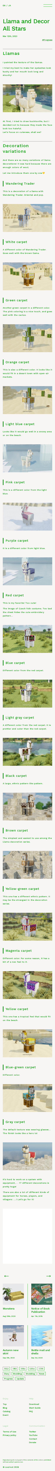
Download (34, 1404)
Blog (5, 1408)
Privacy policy (9, 1435)
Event (5, 1415)
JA (9, 5)
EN (4, 5)
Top (5, 1404)
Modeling (30, 1374)
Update (20, 1379)
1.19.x (23, 1368)
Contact (33, 1439)
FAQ (31, 1411)
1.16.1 (15, 1368)
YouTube (33, 1435)
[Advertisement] (27, 1236)
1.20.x (32, 1368)
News (41, 1374)
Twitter (32, 1431)
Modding (17, 1374)
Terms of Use (9, 1431)
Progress (48, 40)
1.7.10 (41, 1368)
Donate (32, 1442)
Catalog (6, 1411)
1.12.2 (6, 1368)
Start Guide (34, 1408)
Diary (6, 1374)
